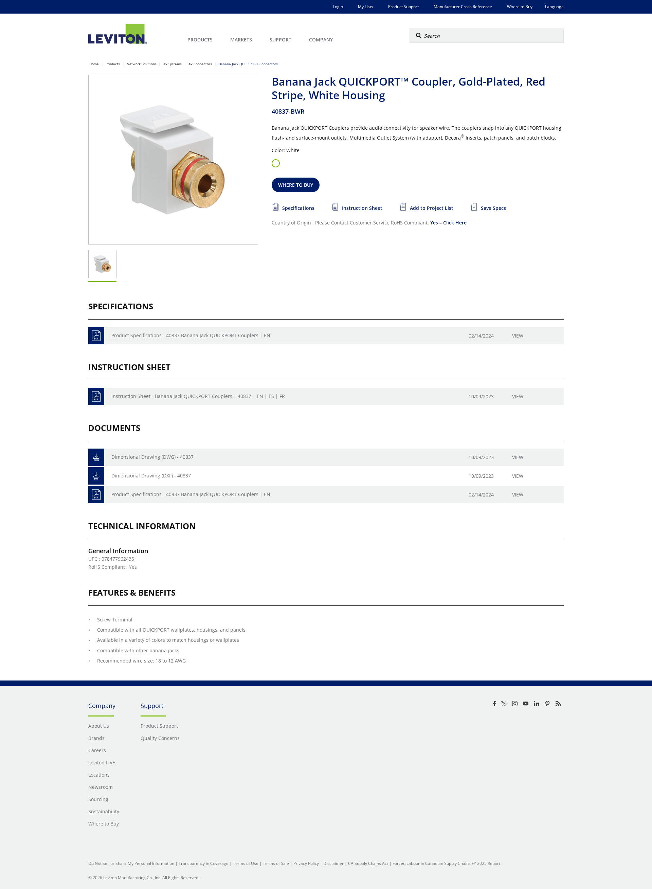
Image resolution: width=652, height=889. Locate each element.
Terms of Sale (276, 863)
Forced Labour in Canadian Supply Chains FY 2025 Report (446, 863)
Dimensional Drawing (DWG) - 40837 (152, 457)
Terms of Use (245, 863)
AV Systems (172, 63)
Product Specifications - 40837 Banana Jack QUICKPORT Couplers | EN (190, 335)
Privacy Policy (306, 863)
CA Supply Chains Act (368, 863)
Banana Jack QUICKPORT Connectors (248, 63)
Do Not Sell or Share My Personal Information (131, 863)
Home (94, 63)
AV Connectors (200, 63)
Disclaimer (333, 863)
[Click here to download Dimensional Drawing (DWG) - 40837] (96, 457)
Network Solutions (142, 63)
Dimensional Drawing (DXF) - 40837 (151, 475)
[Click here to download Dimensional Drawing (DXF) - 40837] (96, 476)
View (517, 335)
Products (113, 63)
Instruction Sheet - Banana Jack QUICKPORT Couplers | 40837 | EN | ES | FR (198, 396)
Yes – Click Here (448, 222)
